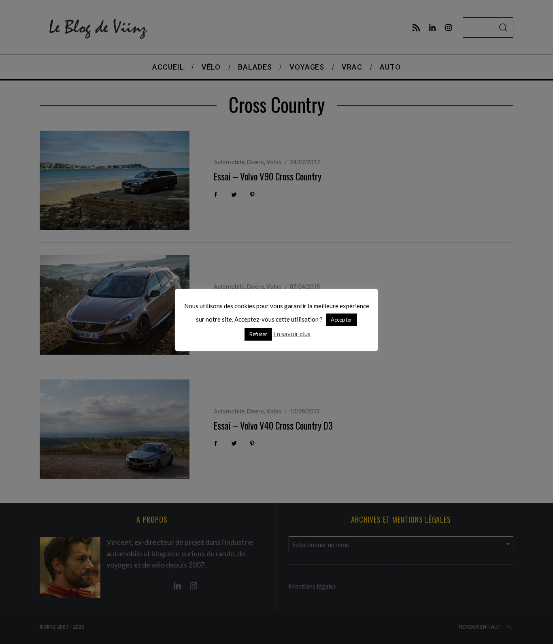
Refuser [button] (258, 334)
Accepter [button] (341, 319)
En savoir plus (292, 333)
